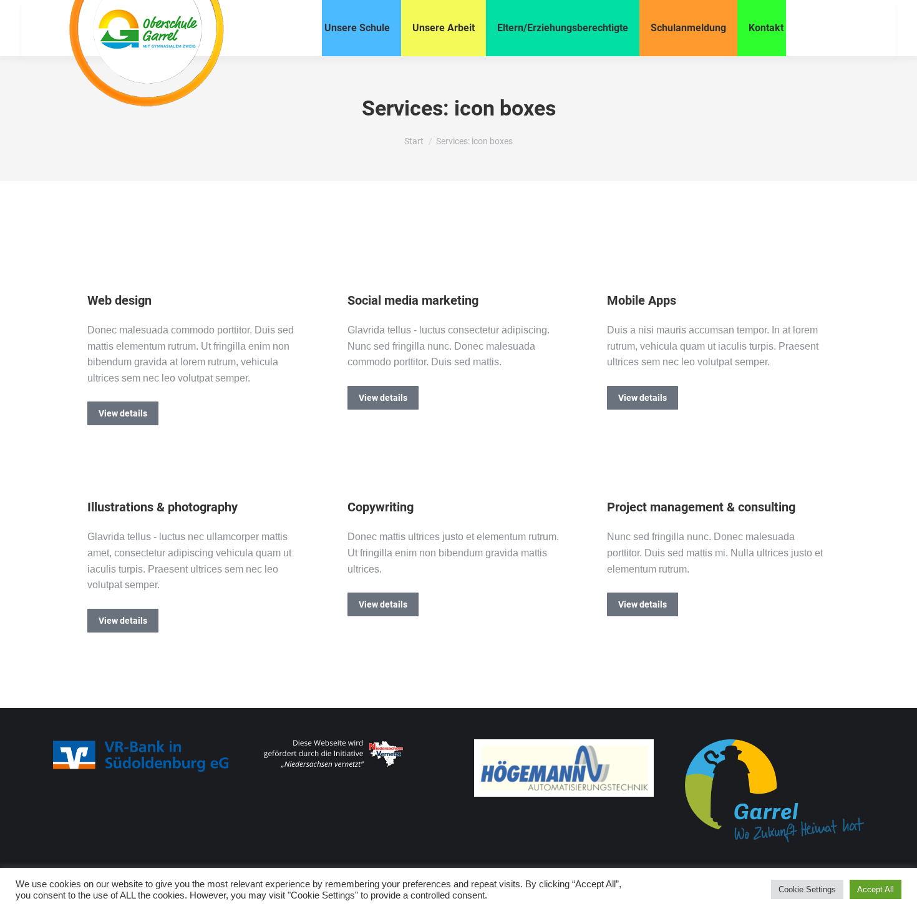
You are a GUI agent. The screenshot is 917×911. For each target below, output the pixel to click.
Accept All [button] (875, 889)
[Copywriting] (358, 474)
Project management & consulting (701, 507)
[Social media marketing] (358, 267)
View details (123, 413)
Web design (119, 300)
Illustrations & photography (162, 507)
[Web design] (98, 267)
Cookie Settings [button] (807, 889)
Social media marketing (412, 300)
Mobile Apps (641, 300)
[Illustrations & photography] (98, 474)
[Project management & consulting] (618, 474)
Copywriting (380, 507)
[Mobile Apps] (618, 267)
